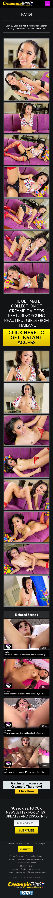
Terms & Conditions (34, 856)
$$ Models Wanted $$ (37, 872)
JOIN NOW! (25, 849)
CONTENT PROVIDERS (16, 872)
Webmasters (34, 869)
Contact (24, 869)
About (19, 843)
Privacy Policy (27, 866)
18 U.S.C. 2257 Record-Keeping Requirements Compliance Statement (26, 861)
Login (42, 843)
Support (15, 869)
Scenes (27, 843)
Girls (35, 843)
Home (11, 843)
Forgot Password (17, 856)
